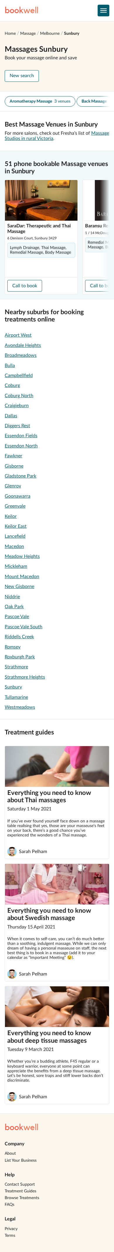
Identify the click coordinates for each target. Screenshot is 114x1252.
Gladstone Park (20, 476)
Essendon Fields (21, 435)
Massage (28, 34)
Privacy (11, 1229)
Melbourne (50, 34)
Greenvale (15, 506)
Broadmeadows (21, 355)
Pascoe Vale (17, 616)
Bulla (10, 365)
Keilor (11, 516)
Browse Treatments (22, 1198)
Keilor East (16, 526)
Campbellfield (19, 375)
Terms (10, 1236)
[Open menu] (103, 10)
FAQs (9, 1205)
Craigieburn (17, 405)
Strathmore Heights (25, 677)
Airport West (18, 335)
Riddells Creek (19, 636)
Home (10, 34)
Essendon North (21, 446)
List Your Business (21, 1160)
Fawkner (13, 456)
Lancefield (15, 536)
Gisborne (14, 466)
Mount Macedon (22, 576)
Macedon (14, 546)
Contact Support (20, 1184)
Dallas (11, 416)
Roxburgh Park (20, 657)
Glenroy (13, 486)
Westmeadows (20, 707)
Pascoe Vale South (23, 627)
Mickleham (16, 566)
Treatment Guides (20, 1191)
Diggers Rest (17, 425)
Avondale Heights (23, 345)
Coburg (12, 385)
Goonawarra (17, 496)
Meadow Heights (22, 556)
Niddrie (12, 596)
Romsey (12, 647)
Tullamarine (16, 697)
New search (22, 75)
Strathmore (16, 667)
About (10, 1153)
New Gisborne (19, 586)
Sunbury (71, 34)
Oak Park (14, 606)
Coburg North (19, 395)
